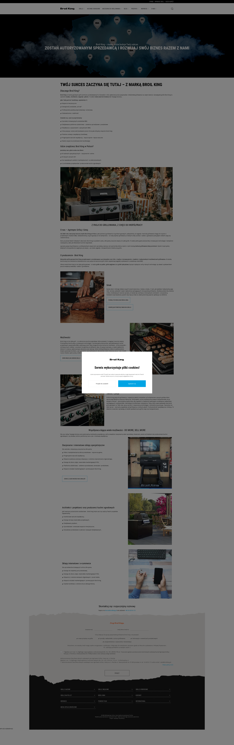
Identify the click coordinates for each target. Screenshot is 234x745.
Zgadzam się (132, 384)
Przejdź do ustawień (102, 384)
